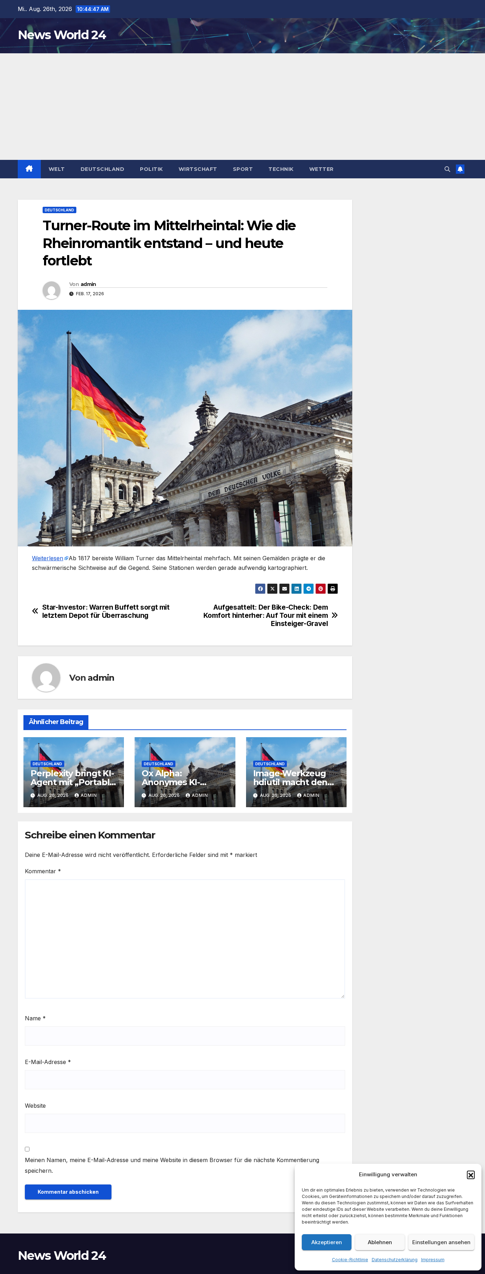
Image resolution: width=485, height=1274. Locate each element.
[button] (470, 1174)
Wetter (321, 169)
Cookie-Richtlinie (350, 1259)
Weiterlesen (47, 558)
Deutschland (103, 169)
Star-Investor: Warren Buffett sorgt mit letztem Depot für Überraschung (106, 611)
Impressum (433, 1259)
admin (88, 284)
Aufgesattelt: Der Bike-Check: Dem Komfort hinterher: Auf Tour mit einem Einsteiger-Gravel (265, 615)
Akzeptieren (326, 1242)
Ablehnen (380, 1242)
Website (35, 1105)
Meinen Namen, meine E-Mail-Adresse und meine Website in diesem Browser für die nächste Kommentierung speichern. (172, 1165)
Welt (57, 169)
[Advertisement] (242, 106)
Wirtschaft (198, 169)
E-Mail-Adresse (48, 1061)
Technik (281, 169)
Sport (243, 169)
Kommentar (43, 871)
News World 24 (62, 34)
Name (35, 1018)
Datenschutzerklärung (395, 1259)
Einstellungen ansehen (441, 1242)
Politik (151, 169)
